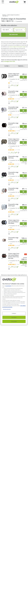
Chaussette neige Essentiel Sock (13, 107)
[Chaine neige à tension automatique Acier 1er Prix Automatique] (23, 142)
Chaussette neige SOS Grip (13, 157)
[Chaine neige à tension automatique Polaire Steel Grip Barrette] (23, 262)
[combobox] (7, 30)
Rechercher (13, 34)
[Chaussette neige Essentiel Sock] (23, 110)
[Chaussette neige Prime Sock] (23, 94)
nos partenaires (8, 285)
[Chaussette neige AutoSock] (23, 191)
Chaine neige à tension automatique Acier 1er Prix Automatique (14, 141)
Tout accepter (14, 321)
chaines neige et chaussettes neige (17, 46)
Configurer (14, 313)
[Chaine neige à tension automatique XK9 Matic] (23, 223)
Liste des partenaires (7, 309)
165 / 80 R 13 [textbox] (6, 30)
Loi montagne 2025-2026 (9, 61)
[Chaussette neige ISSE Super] (23, 207)
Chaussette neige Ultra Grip (13, 173)
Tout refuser (14, 317)
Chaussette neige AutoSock (13, 189)
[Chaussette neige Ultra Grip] (23, 175)
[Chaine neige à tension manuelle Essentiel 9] (23, 77)
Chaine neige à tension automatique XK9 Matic (14, 221)
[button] (9, 87)
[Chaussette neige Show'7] (23, 126)
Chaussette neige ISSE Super (13, 205)
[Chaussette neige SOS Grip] (23, 159)
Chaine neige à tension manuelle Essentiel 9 (14, 75)
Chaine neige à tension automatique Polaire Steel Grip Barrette (14, 256)
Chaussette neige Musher (13, 238)
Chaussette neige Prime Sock (13, 91)
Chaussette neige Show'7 (13, 123)
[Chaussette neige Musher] (23, 241)
